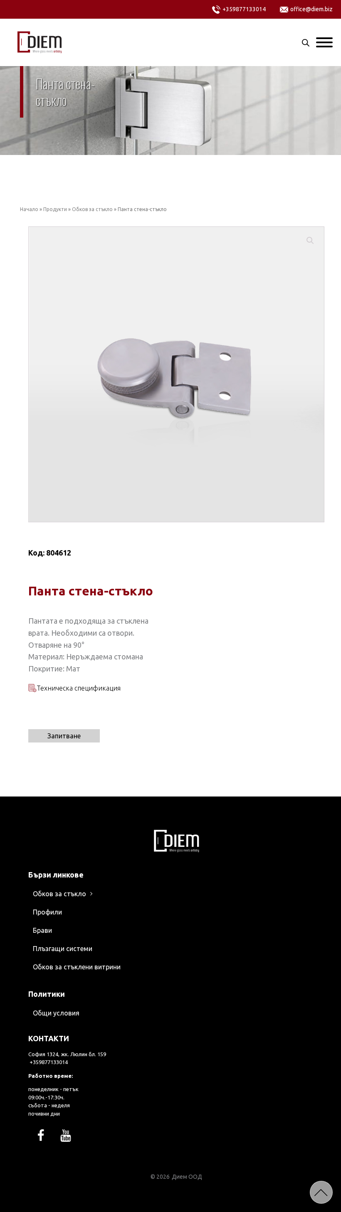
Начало (29, 209)
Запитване (64, 736)
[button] (310, 240)
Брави (42, 930)
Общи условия (56, 1013)
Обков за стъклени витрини (77, 967)
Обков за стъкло (92, 209)
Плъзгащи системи (62, 948)
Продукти (55, 209)
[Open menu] (324, 42)
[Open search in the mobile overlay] (305, 42)
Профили (47, 912)
